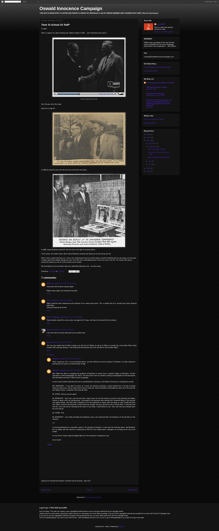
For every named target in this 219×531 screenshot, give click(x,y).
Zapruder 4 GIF (151, 89)
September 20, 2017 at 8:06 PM (70, 359)
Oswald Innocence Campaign (70, 8)
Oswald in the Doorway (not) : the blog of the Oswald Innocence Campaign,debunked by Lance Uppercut (159, 102)
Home (89, 490)
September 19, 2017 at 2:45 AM (61, 300)
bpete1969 (161, 24)
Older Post (132, 490)
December (152, 143)
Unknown (50, 283)
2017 (148, 141)
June (150, 164)
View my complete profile (163, 32)
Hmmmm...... (150, 107)
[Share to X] (74, 271)
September (152, 146)
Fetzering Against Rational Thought (160, 83)
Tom (48, 300)
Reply (49, 294)
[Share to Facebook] (76, 271)
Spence (49, 330)
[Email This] (70, 271)
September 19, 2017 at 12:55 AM (65, 283)
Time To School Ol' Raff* (156, 149)
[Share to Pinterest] (78, 271)
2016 (148, 168)
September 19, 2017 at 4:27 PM (61, 342)
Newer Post (46, 490)
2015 (148, 171)
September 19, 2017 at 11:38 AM (71, 317)
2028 (148, 134)
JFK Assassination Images (156, 87)
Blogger (120, 526)
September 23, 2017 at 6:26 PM (70, 370)
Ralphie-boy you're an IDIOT (155, 95)
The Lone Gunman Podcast (154, 119)
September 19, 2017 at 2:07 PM (63, 330)
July (150, 161)
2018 (148, 137)
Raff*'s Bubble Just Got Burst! (158, 157)
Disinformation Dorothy (155, 93)
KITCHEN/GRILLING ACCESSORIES (157, 67)
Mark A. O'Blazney (53, 317)
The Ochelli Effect (150, 123)
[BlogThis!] (72, 271)
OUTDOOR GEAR (150, 71)
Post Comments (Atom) (93, 497)
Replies (51, 355)
